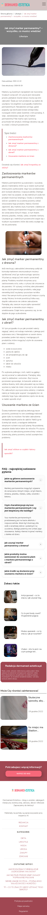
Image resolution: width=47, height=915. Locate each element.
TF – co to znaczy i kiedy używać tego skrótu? (23, 888)
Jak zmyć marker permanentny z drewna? (23, 144)
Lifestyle (18, 14)
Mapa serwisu (23, 906)
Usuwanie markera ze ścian (21, 156)
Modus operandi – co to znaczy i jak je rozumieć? (31, 632)
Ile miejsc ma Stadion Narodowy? (35, 729)
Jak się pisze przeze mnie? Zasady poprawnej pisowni (23, 876)
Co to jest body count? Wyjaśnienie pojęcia (31, 614)
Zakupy (23, 852)
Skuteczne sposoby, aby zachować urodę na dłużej (37, 699)
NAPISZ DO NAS (23, 774)
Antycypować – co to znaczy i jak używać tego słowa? (31, 596)
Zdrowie (23, 856)
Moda (24, 845)
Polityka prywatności (23, 901)
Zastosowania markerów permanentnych (20, 138)
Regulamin (23, 911)
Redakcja (23, 822)
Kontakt (23, 826)
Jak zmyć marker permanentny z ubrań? (23, 151)
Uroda (23, 849)
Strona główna (7, 14)
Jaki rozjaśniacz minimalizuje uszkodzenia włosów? (23, 870)
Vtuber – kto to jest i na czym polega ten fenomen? (31, 650)
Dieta (23, 838)
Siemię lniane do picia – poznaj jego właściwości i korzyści (23, 882)
